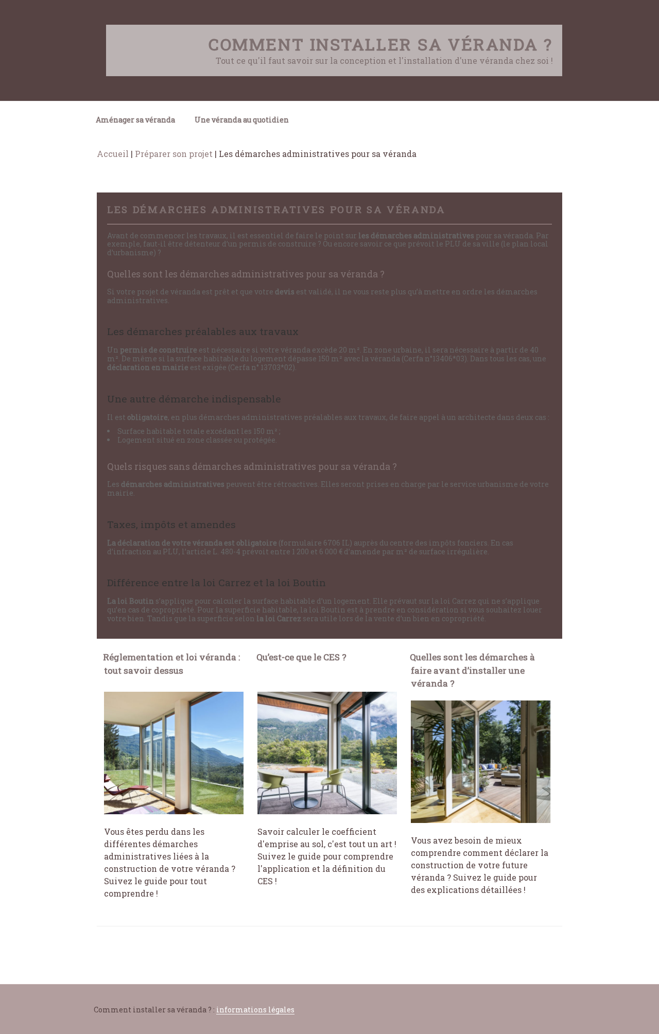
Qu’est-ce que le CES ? (301, 657)
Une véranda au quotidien (242, 120)
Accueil (113, 153)
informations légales (255, 1009)
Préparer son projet (174, 153)
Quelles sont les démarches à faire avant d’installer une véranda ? (472, 670)
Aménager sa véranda (135, 120)
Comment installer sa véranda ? (381, 44)
